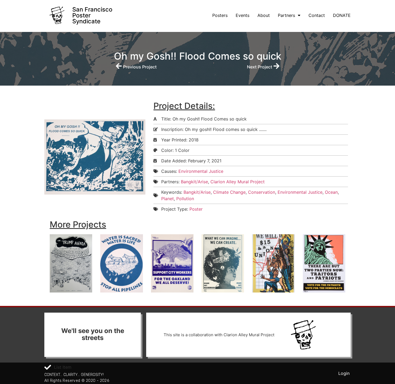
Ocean (331, 192)
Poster (196, 209)
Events (242, 15)
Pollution (185, 198)
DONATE (342, 15)
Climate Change (229, 192)
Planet (167, 198)
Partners (286, 15)
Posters (220, 15)
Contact (316, 15)
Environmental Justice (200, 171)
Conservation (261, 192)
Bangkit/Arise (194, 181)
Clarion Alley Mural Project (237, 181)
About (263, 15)
